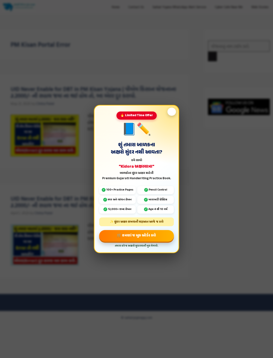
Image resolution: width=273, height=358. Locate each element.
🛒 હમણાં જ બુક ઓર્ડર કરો (136, 235)
